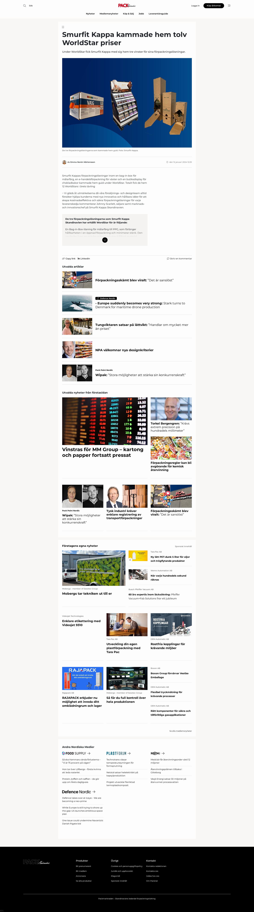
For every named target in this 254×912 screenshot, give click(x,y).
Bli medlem (81, 871)
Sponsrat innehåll (119, 881)
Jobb (141, 13)
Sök (31, 5)
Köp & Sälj (128, 13)
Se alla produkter (84, 881)
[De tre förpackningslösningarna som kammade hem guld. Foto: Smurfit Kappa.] (127, 103)
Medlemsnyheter (109, 13)
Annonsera (81, 876)
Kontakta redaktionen (156, 866)
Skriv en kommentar (181, 258)
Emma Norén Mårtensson (82, 162)
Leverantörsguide (158, 13)
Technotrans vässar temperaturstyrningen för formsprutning (120, 762)
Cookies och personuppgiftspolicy (126, 866)
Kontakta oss (152, 871)
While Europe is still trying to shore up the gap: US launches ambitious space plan (82, 810)
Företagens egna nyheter (80, 545)
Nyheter (90, 13)
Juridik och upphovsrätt (122, 871)
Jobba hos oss (152, 876)
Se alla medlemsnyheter (180, 731)
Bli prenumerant (83, 866)
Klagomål (115, 876)
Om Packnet (152, 881)
